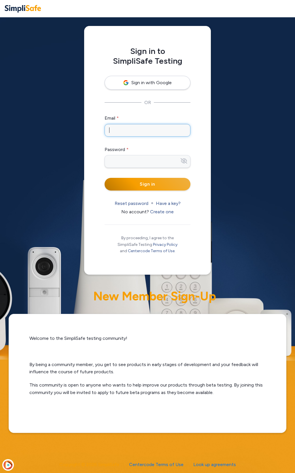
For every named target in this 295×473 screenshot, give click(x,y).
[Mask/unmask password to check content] (184, 161)
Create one (162, 211)
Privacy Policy (165, 244)
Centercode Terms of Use (151, 250)
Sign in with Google (151, 82)
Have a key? (168, 203)
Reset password (131, 203)
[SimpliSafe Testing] (23, 8)
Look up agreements (214, 464)
